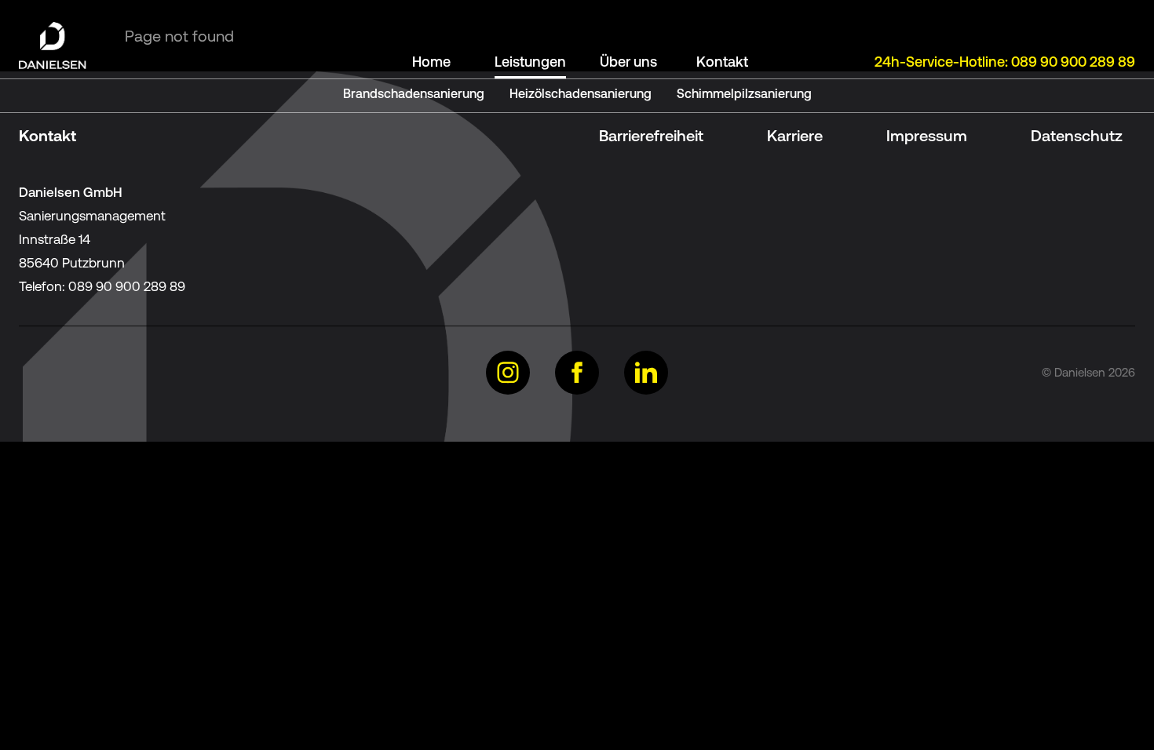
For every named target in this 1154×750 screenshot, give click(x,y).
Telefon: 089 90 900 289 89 (102, 286)
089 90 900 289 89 (1073, 61)
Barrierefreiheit (651, 135)
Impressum (926, 135)
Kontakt (47, 135)
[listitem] (508, 373)
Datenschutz (1077, 135)
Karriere (795, 135)
